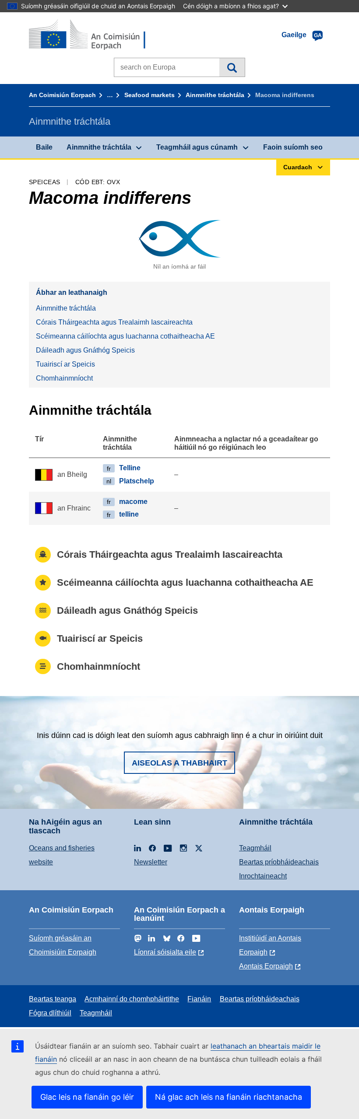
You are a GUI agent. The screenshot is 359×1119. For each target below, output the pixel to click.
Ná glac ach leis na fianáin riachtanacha (228, 1097)
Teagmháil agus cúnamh (197, 147)
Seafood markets (149, 94)
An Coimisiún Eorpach (62, 94)
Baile (44, 147)
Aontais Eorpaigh (266, 966)
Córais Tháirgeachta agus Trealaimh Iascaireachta (114, 322)
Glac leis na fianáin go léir (87, 1097)
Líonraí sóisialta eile (165, 952)
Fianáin (199, 999)
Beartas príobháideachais (279, 862)
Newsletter (150, 862)
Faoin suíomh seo (293, 147)
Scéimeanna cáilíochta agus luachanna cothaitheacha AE (125, 336)
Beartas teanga (52, 999)
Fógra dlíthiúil (50, 1013)
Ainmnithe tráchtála (215, 94)
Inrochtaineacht (263, 876)
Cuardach (231, 67)
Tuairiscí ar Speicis (65, 364)
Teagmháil (255, 848)
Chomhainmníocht (64, 378)
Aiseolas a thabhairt (179, 763)
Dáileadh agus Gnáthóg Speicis (85, 350)
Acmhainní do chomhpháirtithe (131, 999)
